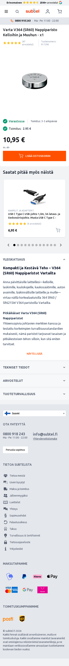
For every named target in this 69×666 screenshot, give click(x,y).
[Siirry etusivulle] (32, 10)
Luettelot (15, 502)
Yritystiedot (16, 548)
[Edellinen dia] (8, 245)
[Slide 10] (47, 245)
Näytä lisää (34, 353)
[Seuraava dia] (61, 245)
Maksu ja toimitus (19, 488)
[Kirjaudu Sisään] (48, 11)
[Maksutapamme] (9, 576)
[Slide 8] (40, 245)
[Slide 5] (29, 245)
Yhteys (14, 508)
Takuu (13, 528)
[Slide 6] (33, 245)
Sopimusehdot (18, 515)
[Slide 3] (22, 245)
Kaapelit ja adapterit (21, 210)
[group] (12, 43)
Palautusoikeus (18, 522)
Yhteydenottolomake (45, 438)
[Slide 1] (14, 245)
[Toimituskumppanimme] (8, 619)
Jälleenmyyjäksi (19, 495)
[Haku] (17, 11)
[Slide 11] (51, 245)
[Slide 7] (36, 245)
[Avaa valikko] (7, 11)
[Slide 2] (18, 245)
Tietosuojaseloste (20, 542)
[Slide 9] (44, 245)
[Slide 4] (25, 245)
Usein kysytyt (17, 482)
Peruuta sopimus (15, 449)
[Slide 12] (55, 245)
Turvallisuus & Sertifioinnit (25, 535)
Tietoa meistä (17, 475)
